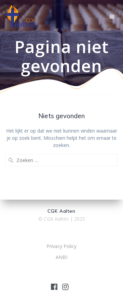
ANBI (61, 257)
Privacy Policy (61, 246)
